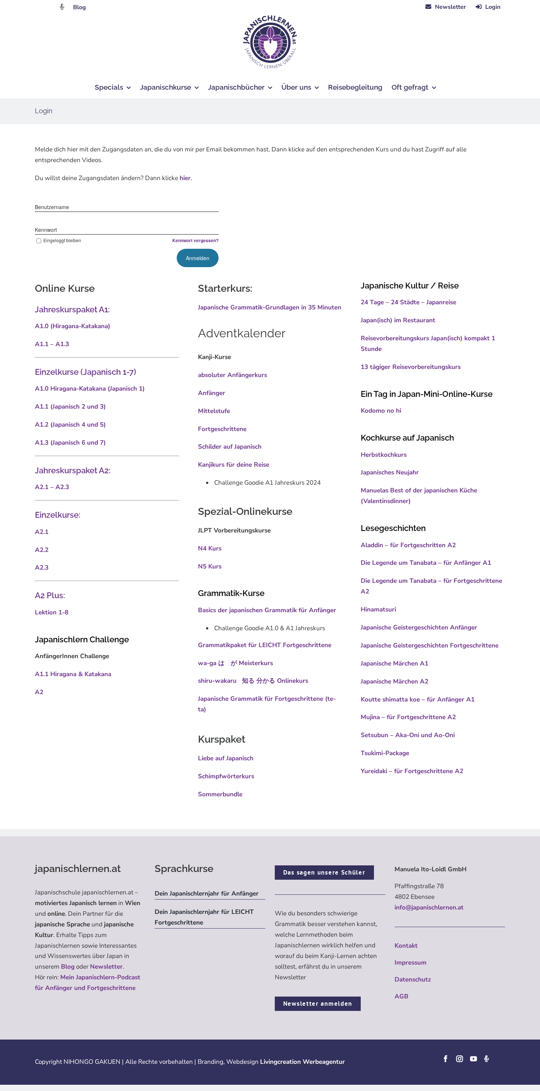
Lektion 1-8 (51, 612)
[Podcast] (486, 1058)
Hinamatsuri (378, 609)
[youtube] (473, 1058)
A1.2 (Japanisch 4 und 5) (70, 424)
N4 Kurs (210, 548)
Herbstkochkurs (384, 455)
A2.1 (41, 532)
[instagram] (459, 1058)
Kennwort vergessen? (195, 240)
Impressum (410, 962)
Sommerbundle (220, 794)
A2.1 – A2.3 (52, 487)
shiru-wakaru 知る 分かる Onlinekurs (253, 681)
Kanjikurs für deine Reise (233, 464)
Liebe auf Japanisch (225, 758)
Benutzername (52, 207)
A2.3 (41, 567)
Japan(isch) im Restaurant (398, 320)
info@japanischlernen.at (429, 907)
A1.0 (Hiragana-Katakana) (72, 326)
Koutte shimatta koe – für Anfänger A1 (418, 699)
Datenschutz (413, 979)
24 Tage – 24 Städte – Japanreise (408, 302)
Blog (79, 7)
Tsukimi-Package (385, 753)
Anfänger (211, 393)
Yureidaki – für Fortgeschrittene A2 (412, 771)
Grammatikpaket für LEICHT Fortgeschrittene (264, 645)
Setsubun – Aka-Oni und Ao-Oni (408, 735)
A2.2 (41, 550)
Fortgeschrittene (222, 429)
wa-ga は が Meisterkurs (235, 663)
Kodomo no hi (381, 410)
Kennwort (46, 229)
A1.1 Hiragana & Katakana (74, 674)
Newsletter (106, 966)
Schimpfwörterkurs (226, 776)
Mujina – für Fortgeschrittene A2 (408, 717)
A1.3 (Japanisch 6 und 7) (70, 442)
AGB (401, 996)
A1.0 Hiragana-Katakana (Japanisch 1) (90, 388)
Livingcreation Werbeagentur (302, 1062)
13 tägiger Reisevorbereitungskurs (411, 367)
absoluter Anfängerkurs (232, 375)
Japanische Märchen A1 (394, 663)
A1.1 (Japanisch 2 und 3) (70, 406)
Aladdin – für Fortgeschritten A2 (408, 545)
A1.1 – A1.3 (52, 344)
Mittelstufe (214, 411)
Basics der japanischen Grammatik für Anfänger (267, 610)
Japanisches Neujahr (390, 472)
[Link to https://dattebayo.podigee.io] (62, 7)
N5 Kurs (210, 566)
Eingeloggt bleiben (62, 240)
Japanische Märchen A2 (394, 681)
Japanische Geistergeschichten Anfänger (419, 627)
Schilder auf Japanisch (230, 446)
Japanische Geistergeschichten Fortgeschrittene (429, 645)
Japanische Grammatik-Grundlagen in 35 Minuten (269, 307)
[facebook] (445, 1058)
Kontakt (406, 945)
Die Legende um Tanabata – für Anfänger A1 (426, 563)
